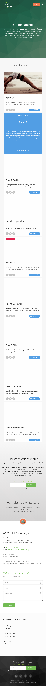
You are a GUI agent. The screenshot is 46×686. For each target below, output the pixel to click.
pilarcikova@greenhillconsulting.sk (19, 550)
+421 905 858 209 (12, 547)
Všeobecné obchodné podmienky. (17, 682)
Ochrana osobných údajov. (30, 682)
